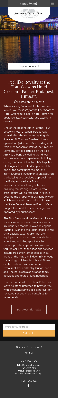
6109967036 (28, 3)
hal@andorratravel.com (30, 365)
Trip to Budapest (29, 66)
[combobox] (29, 327)
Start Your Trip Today (29, 309)
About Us (29, 353)
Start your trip (29, 333)
